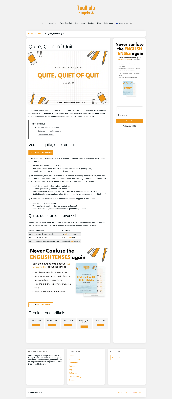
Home (43, 23)
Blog (99, 23)
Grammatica (80, 23)
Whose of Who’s (100, 320)
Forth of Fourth (36, 320)
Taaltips (91, 23)
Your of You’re (68, 320)
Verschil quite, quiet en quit (48, 127)
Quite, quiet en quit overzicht (49, 131)
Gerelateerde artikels (46, 135)
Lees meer (36, 324)
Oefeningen (108, 23)
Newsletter (53, 23)
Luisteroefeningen (76, 377)
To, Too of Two (52, 320)
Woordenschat (66, 23)
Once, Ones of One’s (84, 321)
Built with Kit (129, 126)
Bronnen (72, 380)
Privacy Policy (121, 392)
